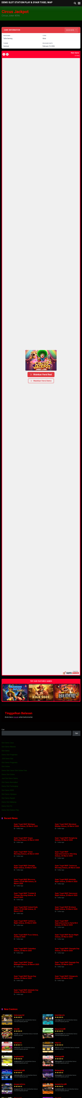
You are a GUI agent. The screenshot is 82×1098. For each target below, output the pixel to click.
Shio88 (16, 1029)
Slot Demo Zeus (8, 743)
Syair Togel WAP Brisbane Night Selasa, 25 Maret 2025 (66, 908)
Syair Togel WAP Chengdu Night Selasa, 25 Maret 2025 (25, 867)
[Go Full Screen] (7, 54)
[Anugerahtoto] (7, 1093)
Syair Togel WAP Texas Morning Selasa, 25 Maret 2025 (26, 853)
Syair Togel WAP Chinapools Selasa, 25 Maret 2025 (66, 977)
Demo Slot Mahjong (9, 802)
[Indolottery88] (7, 1079)
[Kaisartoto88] (48, 1038)
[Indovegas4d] (7, 1024)
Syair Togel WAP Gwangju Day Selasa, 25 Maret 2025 (67, 963)
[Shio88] (7, 1038)
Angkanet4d (19, 1057)
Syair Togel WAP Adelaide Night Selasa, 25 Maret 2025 (66, 880)
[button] (40, 360)
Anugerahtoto (19, 1084)
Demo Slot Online (8, 774)
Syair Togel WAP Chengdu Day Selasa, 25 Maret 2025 (67, 950)
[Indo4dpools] (48, 1024)
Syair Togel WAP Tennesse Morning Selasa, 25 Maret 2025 (67, 867)
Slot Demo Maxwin (9, 747)
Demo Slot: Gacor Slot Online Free (14, 770)
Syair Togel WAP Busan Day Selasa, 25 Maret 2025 (25, 977)
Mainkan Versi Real (42, 374)
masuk (15, 717)
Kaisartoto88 (60, 1029)
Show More (70, 30)
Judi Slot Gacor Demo (10, 778)
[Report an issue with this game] (3, 54)
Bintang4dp (59, 1070)
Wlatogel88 (59, 1057)
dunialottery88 (61, 1084)
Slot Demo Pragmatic (10, 763)
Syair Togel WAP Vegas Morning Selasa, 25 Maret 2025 (26, 839)
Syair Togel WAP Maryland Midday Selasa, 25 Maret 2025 (67, 825)
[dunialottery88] (48, 1093)
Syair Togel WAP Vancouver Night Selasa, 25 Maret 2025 (66, 894)
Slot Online (6, 766)
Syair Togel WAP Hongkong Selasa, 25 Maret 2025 (66, 839)
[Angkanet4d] (7, 1066)
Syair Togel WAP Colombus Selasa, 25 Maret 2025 (25, 950)
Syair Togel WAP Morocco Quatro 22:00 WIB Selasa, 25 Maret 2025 (25, 881)
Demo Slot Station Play (10, 810)
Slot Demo (6, 751)
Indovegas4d (19, 1015)
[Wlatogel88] (48, 1066)
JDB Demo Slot (7, 759)
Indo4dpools (60, 1015)
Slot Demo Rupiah (8, 798)
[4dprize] (48, 1052)
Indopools (18, 1043)
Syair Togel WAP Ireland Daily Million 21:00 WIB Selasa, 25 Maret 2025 (26, 909)
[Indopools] (7, 1052)
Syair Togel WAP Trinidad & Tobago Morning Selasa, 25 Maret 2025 (25, 895)
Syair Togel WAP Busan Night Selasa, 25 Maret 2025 (66, 936)
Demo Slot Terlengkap (10, 786)
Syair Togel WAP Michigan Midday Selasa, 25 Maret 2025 (26, 825)
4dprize (58, 1043)
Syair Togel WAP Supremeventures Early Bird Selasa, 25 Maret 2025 (66, 923)
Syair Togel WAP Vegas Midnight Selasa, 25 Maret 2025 (26, 963)
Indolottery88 (19, 1070)
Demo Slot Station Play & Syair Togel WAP (27, 2)
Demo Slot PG (7, 806)
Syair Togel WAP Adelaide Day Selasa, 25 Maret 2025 (26, 991)
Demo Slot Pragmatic (10, 755)
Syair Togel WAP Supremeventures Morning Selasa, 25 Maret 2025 (66, 854)
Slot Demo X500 (8, 790)
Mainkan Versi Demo (42, 381)
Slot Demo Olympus (9, 794)
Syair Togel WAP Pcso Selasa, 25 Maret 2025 (26, 936)
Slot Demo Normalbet (10, 782)
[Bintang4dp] (48, 1079)
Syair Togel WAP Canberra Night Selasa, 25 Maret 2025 (25, 922)
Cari (3, 730)
